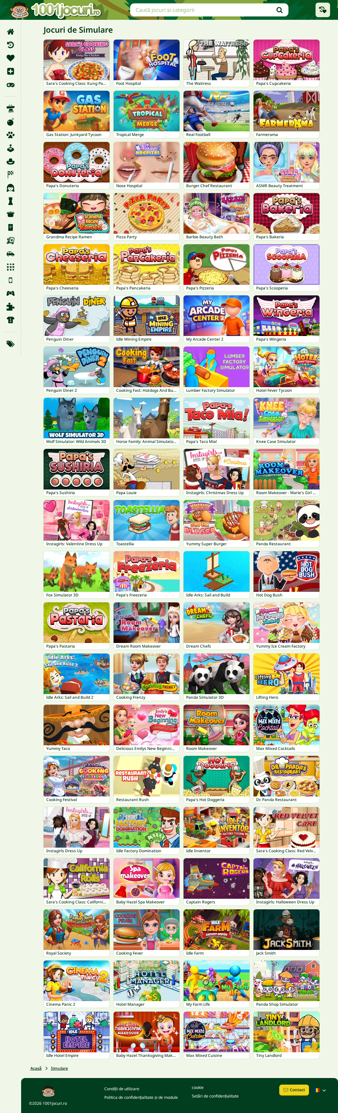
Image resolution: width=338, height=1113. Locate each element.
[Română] (321, 1090)
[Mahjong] (10, 227)
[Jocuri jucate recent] (323, 10)
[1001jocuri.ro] (55, 10)
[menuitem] (10, 31)
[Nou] (10, 71)
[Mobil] (10, 280)
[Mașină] (10, 253)
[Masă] (10, 240)
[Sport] (10, 319)
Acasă (36, 1068)
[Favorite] (10, 58)
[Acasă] (10, 31)
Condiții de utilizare (121, 1089)
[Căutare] (279, 10)
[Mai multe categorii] (10, 344)
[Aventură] (10, 161)
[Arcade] (10, 148)
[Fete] (10, 187)
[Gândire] (10, 201)
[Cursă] (10, 174)
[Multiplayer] (10, 293)
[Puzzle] (10, 306)
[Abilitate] (10, 108)
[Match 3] (10, 267)
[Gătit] (10, 214)
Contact (297, 1090)
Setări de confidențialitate (215, 1096)
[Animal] (10, 135)
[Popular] (10, 84)
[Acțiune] (10, 121)
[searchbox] (209, 10)
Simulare (59, 1068)
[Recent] (10, 44)
